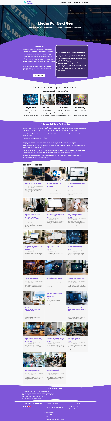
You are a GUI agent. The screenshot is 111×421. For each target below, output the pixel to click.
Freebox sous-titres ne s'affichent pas (54, 407)
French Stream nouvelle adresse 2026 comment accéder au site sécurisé (77, 278)
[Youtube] (28, 406)
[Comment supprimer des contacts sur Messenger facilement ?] (77, 205)
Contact (70, 406)
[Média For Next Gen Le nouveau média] (28, 2)
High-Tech (77, 2)
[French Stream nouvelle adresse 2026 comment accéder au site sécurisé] (77, 267)
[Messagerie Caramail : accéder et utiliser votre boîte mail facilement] (34, 237)
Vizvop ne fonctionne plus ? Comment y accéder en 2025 (36, 391)
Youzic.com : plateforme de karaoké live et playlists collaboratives (32, 278)
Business (63, 2)
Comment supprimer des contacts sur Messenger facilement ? (75, 216)
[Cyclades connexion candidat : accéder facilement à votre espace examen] (34, 298)
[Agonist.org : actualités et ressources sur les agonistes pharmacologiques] (34, 359)
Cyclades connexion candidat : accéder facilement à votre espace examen (33, 309)
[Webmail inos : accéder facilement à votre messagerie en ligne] (55, 237)
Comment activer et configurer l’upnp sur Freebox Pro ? (33, 184)
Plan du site (76, 406)
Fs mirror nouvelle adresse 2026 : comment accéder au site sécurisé (77, 185)
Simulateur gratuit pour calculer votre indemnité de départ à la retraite (55, 340)
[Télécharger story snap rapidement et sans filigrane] (55, 267)
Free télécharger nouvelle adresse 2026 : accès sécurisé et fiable (77, 309)
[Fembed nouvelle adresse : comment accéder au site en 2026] (77, 237)
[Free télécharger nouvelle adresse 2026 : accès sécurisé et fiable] (77, 298)
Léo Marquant (28, 186)
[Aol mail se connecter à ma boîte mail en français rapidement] (55, 174)
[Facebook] (23, 406)
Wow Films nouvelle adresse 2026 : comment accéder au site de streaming (55, 295)
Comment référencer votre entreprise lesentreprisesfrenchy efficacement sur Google (32, 216)
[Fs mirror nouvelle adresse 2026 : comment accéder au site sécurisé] (77, 174)
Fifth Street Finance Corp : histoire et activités (34, 396)
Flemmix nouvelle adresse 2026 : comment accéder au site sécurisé (55, 216)
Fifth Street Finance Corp (51, 410)
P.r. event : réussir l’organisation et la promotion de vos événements (55, 370)
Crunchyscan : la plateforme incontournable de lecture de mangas (38, 393)
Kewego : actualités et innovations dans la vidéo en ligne (76, 340)
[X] (25, 406)
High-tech (31, 107)
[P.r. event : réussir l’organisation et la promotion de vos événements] (55, 359)
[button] (39, 75)
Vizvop (46, 416)
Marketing (85, 2)
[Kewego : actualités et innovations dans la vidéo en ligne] (77, 329)
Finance (70, 2)
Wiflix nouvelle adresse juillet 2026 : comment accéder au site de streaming (33, 340)
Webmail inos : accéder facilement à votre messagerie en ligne (55, 248)
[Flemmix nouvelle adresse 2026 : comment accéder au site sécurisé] (55, 205)
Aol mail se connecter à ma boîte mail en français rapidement (54, 185)
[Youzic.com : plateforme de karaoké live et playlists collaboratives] (34, 267)
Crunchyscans (48, 414)
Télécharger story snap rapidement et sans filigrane (54, 277)
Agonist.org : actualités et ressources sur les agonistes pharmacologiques (32, 370)
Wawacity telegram (49, 412)
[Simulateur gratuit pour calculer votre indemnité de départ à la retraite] (55, 329)
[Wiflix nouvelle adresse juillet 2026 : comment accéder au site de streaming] (34, 329)
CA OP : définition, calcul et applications (32, 398)
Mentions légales (72, 408)
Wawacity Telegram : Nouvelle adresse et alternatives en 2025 (38, 394)
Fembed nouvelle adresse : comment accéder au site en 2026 (76, 248)
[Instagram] (30, 406)
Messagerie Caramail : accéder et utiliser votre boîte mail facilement (33, 248)
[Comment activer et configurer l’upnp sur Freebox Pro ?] (34, 174)
